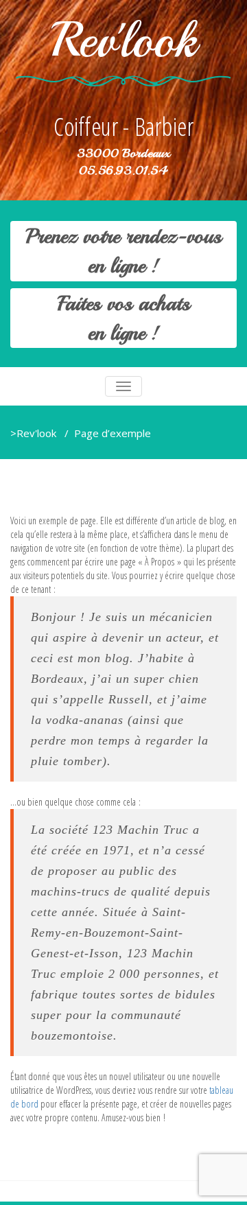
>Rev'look (33, 433)
